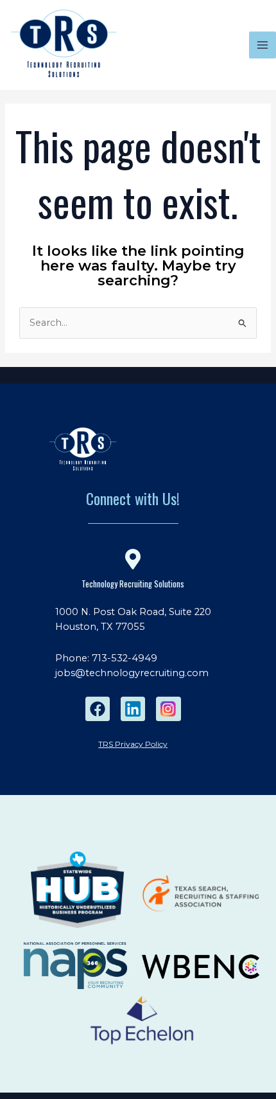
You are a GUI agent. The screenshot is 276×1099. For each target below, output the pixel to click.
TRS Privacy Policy (133, 744)
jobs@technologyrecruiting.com (132, 673)
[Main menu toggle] (262, 44)
